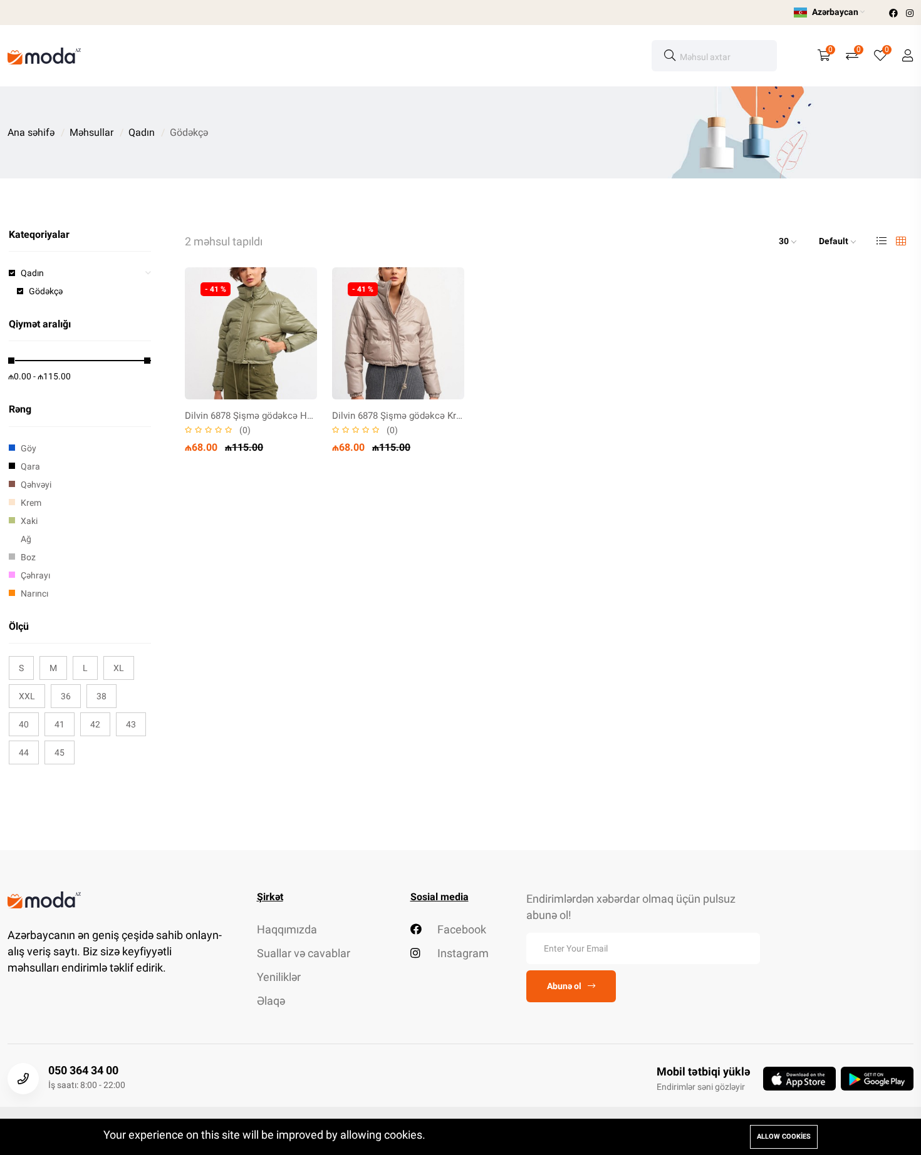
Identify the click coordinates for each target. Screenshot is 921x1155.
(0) (245, 430)
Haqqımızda (287, 929)
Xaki (29, 521)
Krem (31, 503)
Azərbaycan (835, 12)
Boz (28, 557)
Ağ (26, 539)
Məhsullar (91, 132)
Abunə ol (564, 986)
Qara (30, 466)
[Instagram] (909, 13)
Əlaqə (271, 1000)
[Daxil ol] (907, 56)
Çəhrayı (35, 575)
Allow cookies (784, 1136)
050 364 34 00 (83, 1070)
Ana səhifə (31, 132)
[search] (669, 56)
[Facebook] (894, 13)
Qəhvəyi (36, 485)
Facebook (460, 929)
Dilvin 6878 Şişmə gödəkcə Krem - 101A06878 (427, 415)
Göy (28, 448)
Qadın (141, 132)
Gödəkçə (46, 291)
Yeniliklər (279, 976)
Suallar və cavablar (303, 953)
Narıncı (34, 593)
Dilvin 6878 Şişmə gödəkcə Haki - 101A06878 (279, 415)
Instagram (462, 953)
